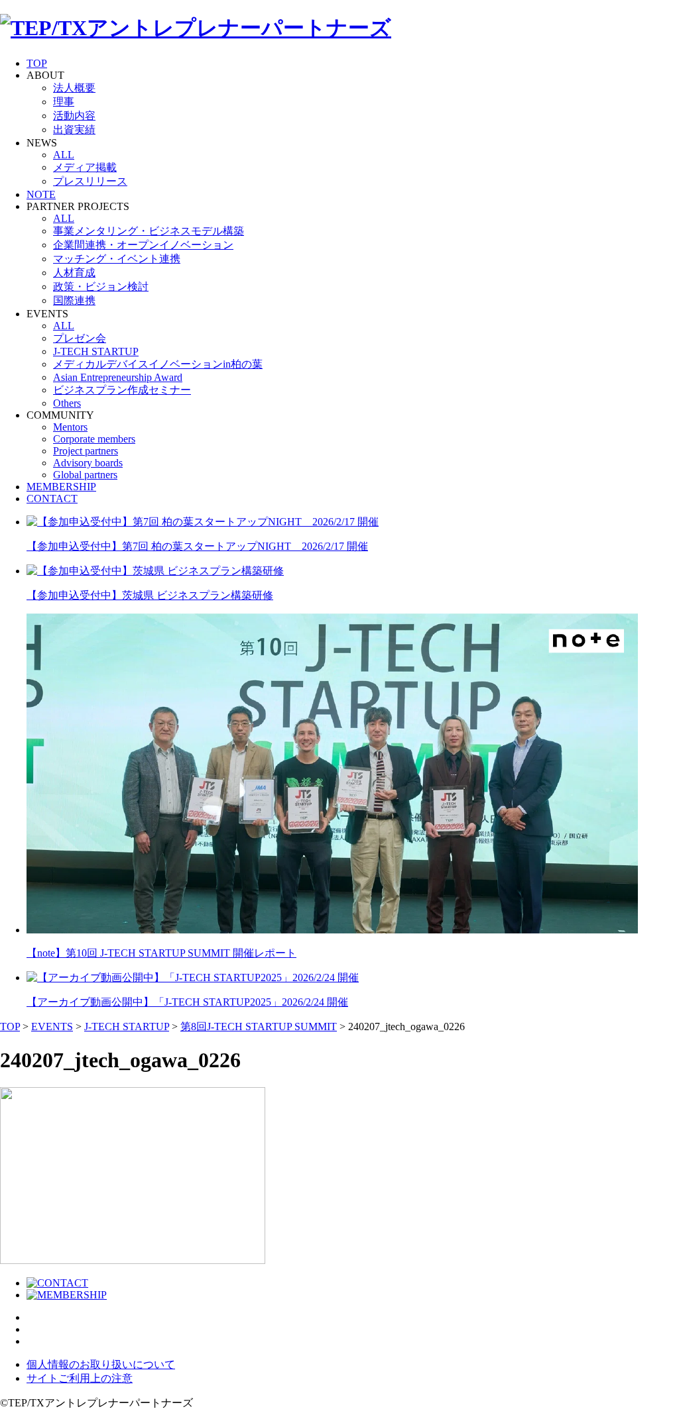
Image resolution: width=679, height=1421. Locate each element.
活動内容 (74, 115)
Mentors (70, 427)
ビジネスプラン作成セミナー (122, 389)
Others (67, 403)
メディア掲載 (85, 167)
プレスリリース (90, 181)
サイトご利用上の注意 (80, 1378)
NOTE (41, 194)
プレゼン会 (79, 338)
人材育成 (74, 272)
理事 (63, 101)
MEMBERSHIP (61, 486)
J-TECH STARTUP (96, 351)
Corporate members (94, 439)
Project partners (85, 450)
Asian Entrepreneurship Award (117, 377)
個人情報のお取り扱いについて (101, 1364)
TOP (37, 63)
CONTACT (52, 498)
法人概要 (74, 87)
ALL (63, 154)
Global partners (85, 474)
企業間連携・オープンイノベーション (143, 244)
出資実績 (74, 129)
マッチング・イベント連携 (116, 258)
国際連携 (74, 300)
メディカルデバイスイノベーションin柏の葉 (158, 364)
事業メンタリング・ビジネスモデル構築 (148, 231)
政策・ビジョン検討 (101, 286)
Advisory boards (88, 462)
